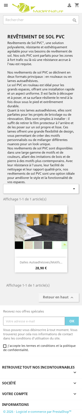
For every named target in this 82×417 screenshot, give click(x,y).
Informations (15, 404)
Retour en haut (58, 297)
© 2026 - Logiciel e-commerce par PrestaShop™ (37, 411)
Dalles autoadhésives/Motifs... (41, 262)
